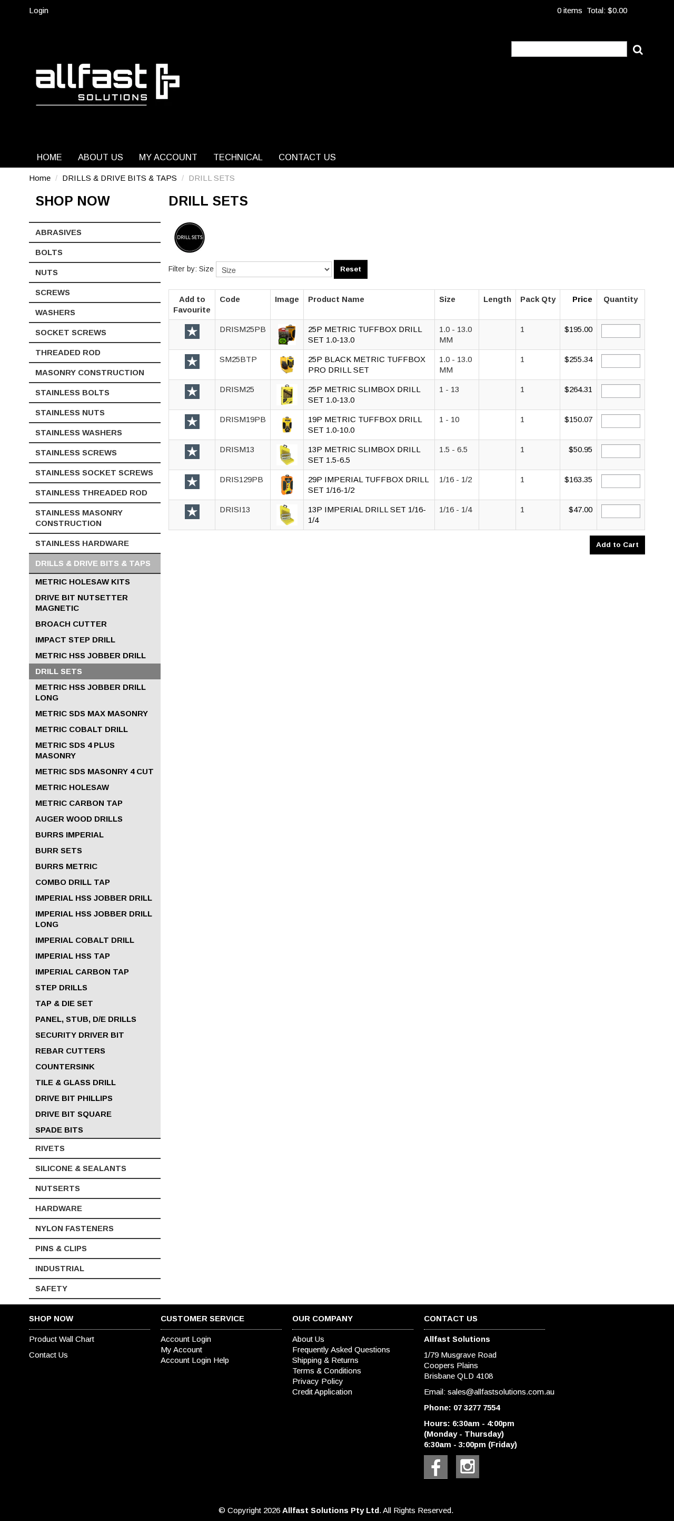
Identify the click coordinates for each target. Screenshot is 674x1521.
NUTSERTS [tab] (57, 1188)
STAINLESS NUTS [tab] (70, 412)
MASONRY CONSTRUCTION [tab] (89, 372)
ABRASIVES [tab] (58, 232)
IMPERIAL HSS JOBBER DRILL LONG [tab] (93, 919)
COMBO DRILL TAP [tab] (72, 881)
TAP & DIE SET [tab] (64, 1003)
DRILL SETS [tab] (58, 671)
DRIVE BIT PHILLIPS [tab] (74, 1098)
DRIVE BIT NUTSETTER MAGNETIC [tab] (81, 602)
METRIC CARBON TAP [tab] (79, 802)
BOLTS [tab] (49, 252)
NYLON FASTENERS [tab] (74, 1228)
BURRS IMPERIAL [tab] (69, 834)
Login (38, 10)
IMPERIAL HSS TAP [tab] (72, 955)
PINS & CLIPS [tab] (61, 1248)
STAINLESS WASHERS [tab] (78, 432)
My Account (168, 157)
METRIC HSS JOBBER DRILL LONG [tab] (90, 692)
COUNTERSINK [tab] (65, 1066)
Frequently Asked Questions (341, 1349)
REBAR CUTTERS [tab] (70, 1050)
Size (206, 269)
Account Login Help (195, 1360)
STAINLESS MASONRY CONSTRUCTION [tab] (79, 518)
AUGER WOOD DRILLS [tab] (79, 818)
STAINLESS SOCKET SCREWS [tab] (94, 472)
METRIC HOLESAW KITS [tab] (82, 581)
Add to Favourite (192, 331)
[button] (287, 333)
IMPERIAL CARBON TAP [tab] (82, 971)
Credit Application (322, 1391)
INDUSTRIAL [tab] (59, 1268)
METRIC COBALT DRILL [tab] (81, 729)
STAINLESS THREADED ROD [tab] (91, 492)
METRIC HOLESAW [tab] (72, 787)
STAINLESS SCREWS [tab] (76, 452)
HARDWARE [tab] (58, 1208)
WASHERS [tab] (55, 312)
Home (49, 157)
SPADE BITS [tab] (59, 1129)
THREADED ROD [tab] (68, 352)
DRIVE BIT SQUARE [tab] (73, 1113)
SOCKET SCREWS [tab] (70, 332)
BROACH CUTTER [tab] (71, 623)
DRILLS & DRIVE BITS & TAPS (119, 177)
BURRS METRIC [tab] (66, 866)
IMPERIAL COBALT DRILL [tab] (84, 939)
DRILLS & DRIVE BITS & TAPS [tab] (93, 563)
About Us (100, 157)
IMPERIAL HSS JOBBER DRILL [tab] (93, 897)
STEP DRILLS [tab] (61, 987)
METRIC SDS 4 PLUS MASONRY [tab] (75, 750)
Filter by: (182, 269)
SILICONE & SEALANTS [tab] (80, 1168)
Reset (350, 269)
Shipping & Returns (325, 1360)
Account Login (186, 1338)
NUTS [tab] (46, 272)
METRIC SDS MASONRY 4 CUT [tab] (94, 771)
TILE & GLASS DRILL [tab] (75, 1082)
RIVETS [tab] (50, 1148)
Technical (238, 157)
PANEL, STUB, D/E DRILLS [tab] (85, 1019)
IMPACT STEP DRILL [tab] (75, 639)
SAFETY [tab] (51, 1288)
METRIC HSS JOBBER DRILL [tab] (90, 655)
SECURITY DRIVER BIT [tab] (79, 1034)
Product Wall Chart (61, 1338)
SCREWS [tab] (52, 292)
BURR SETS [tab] (58, 850)
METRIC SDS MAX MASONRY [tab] (91, 713)
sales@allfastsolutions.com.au (501, 1391)
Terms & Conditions (326, 1370)
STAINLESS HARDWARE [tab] (82, 543)
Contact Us (307, 157)
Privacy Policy (317, 1381)
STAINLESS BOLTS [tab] (72, 392)
